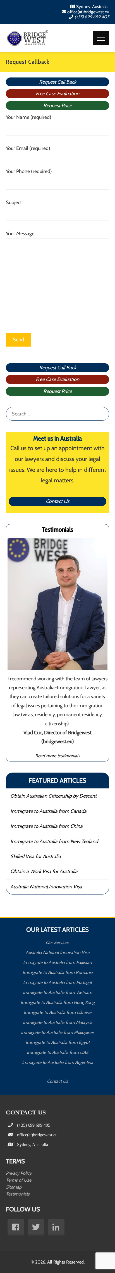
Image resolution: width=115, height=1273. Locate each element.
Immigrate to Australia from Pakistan (57, 962)
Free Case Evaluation (57, 94)
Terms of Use (18, 1180)
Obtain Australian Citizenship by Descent (53, 796)
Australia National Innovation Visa (46, 887)
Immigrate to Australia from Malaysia (57, 1022)
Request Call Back (57, 82)
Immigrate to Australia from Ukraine (57, 1012)
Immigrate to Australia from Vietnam (57, 992)
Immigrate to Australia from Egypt (58, 1042)
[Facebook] (16, 1227)
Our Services (57, 942)
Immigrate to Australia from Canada (48, 811)
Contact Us (57, 501)
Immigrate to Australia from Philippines (57, 1032)
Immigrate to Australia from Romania (58, 972)
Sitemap (13, 1187)
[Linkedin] (56, 1227)
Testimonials (18, 1194)
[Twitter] (36, 1227)
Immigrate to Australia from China (46, 826)
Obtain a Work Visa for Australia (44, 871)
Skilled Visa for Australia (35, 856)
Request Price (57, 105)
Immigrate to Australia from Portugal (57, 982)
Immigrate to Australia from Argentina (57, 1062)
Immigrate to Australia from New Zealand (54, 841)
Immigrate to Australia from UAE (57, 1052)
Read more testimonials (57, 755)
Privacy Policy (19, 1173)
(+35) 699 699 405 (92, 16)
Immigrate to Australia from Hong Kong (58, 1002)
